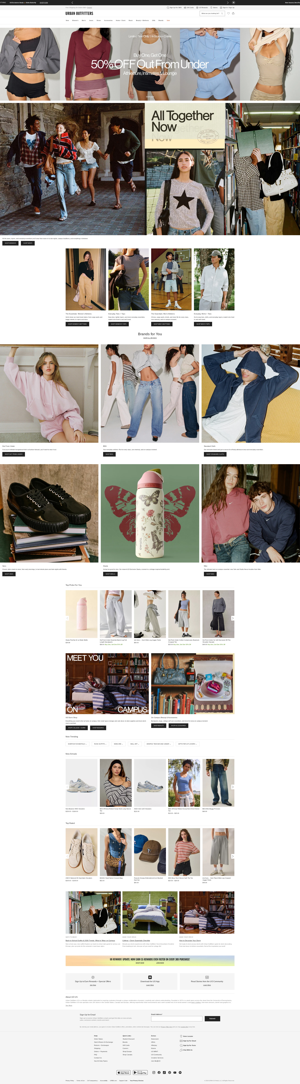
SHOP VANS (9, 574)
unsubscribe (184, 1027)
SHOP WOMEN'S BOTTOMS (77, 324)
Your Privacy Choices (136, 1080)
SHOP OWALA (110, 574)
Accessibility (104, 1080)
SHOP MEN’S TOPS (203, 324)
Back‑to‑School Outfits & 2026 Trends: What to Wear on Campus (90, 940)
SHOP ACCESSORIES (178, 725)
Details (89, 7)
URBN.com (113, 1080)
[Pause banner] (233, 2)
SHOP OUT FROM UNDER (13, 454)
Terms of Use (80, 1080)
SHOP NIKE (210, 574)
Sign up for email (189, 1041)
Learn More (150, 985)
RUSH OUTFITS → (100, 744)
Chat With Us (188, 1050)
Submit (212, 1018)
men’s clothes (196, 1002)
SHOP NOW (174, 3)
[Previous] (68, 618)
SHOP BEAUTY (159, 725)
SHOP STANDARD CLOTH (215, 454)
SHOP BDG (109, 454)
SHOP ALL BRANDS (150, 338)
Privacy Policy (70, 1080)
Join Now (93, 985)
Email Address (156, 1014)
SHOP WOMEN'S (10, 243)
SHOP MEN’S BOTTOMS (162, 324)
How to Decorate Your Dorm (190, 940)
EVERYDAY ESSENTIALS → (77, 744)
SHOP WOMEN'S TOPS (118, 324)
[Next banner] (227, 2)
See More (69, 1005)
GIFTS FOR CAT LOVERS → (187, 744)
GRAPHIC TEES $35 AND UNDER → (159, 744)
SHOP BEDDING (98, 728)
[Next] (232, 618)
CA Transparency (92, 1080)
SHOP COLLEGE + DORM (76, 728)
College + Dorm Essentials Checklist (136, 940)
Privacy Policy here (166, 1027)
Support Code (123, 1080)
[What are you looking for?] (222, 13)
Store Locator (188, 1036)
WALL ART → (134, 744)
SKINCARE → (118, 744)
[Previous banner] (72, 2)
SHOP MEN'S (27, 243)
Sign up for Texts (189, 1045)
